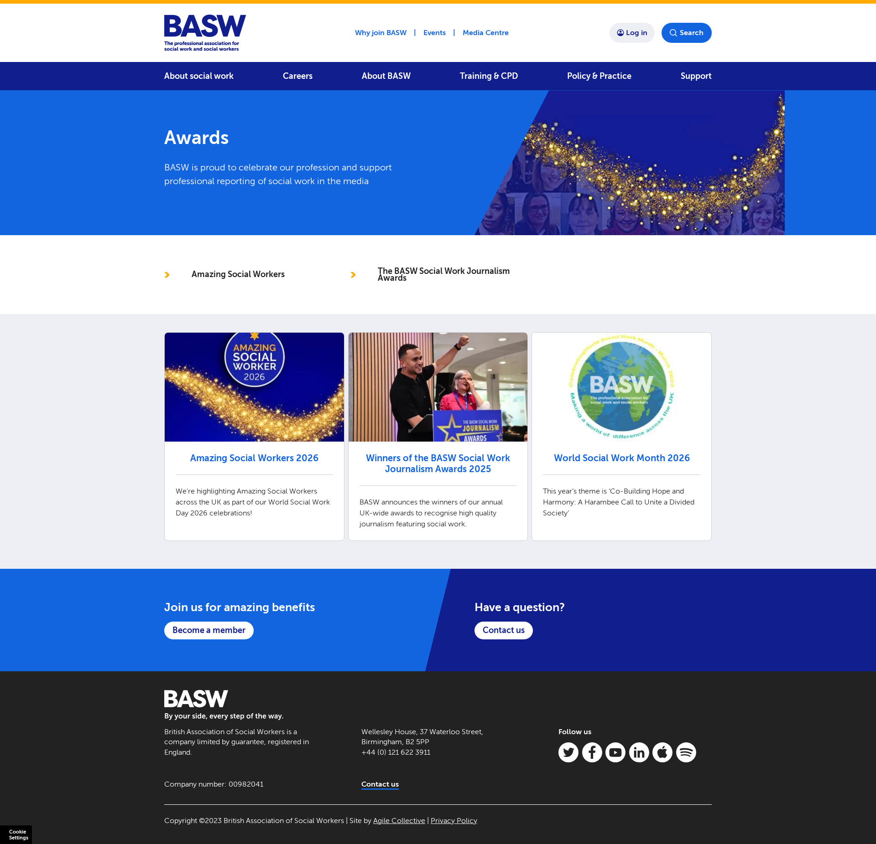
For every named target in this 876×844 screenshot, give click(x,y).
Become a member (208, 630)
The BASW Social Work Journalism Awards (444, 274)
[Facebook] (592, 752)
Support (696, 76)
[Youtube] (615, 752)
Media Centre (486, 32)
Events (434, 32)
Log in (636, 32)
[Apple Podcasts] (662, 752)
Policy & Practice (599, 76)
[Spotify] (686, 752)
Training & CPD (489, 76)
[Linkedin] (639, 752)
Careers (298, 76)
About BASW (386, 76)
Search (692, 32)
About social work (199, 76)
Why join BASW (381, 32)
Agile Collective (399, 820)
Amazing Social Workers (238, 274)
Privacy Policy (454, 820)
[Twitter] (568, 752)
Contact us (504, 630)
